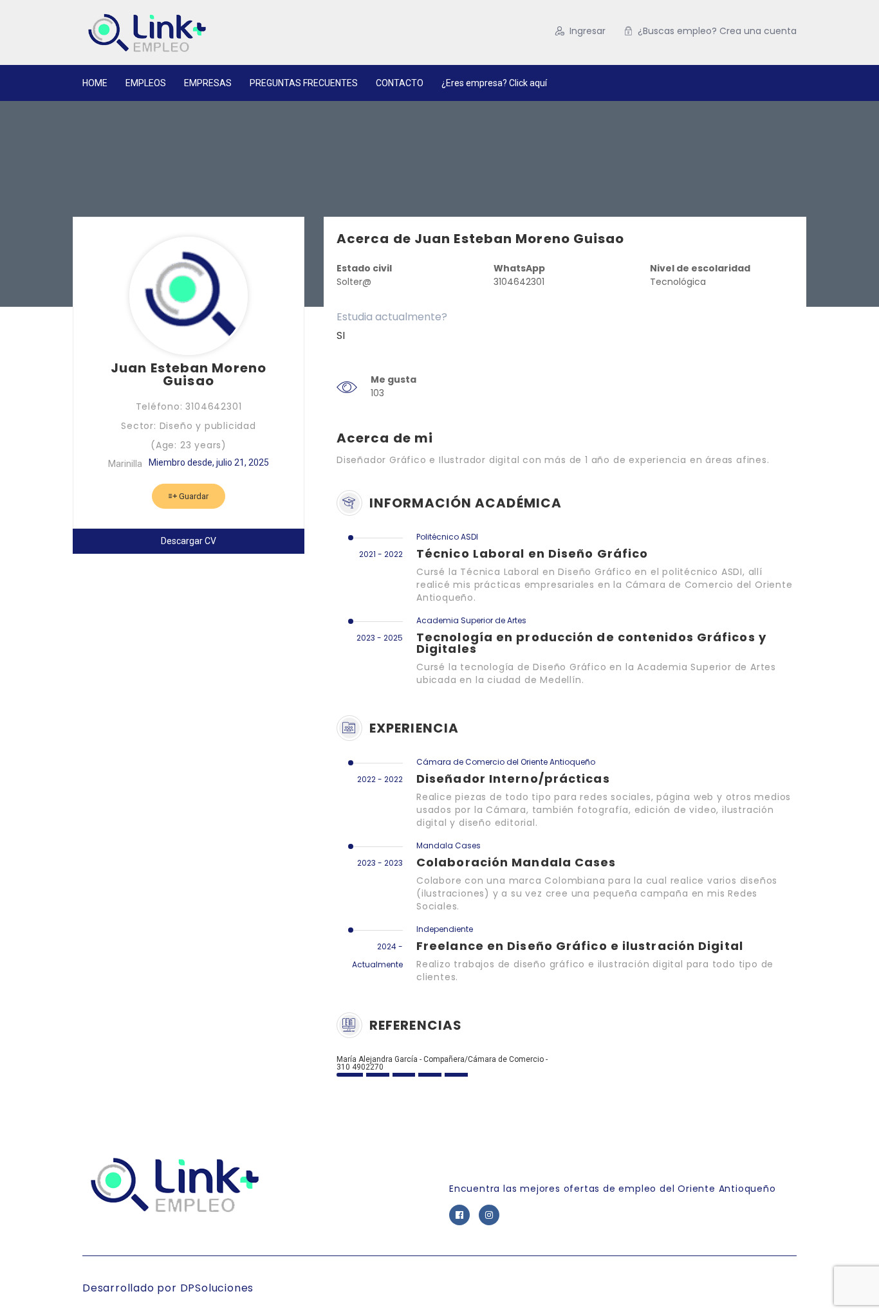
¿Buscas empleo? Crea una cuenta (717, 30)
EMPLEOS (145, 83)
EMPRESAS (208, 83)
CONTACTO (399, 83)
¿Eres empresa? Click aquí (494, 83)
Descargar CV (188, 541)
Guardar (192, 496)
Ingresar (587, 30)
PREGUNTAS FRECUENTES (304, 83)
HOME (94, 83)
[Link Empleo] (207, 32)
